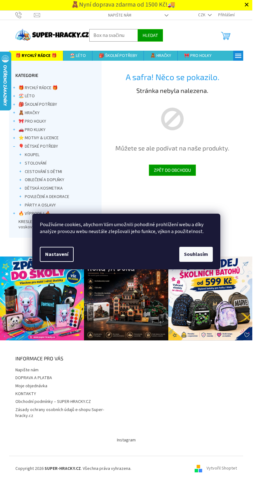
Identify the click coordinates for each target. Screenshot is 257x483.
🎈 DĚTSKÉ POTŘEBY (38, 146)
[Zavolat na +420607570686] (24, 15)
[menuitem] (36, 56)
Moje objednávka (31, 386)
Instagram (126, 440)
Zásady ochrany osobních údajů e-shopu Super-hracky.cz (59, 413)
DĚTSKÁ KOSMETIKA (44, 188)
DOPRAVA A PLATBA (33, 378)
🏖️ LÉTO (26, 96)
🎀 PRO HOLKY (32, 121)
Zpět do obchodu (172, 170)
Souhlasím (196, 254)
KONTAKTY (25, 394)
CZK (202, 15)
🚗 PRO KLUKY (31, 130)
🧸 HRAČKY (28, 113)
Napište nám (119, 15)
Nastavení (56, 254)
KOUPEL (32, 155)
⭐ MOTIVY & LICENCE (38, 138)
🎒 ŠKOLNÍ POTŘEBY (37, 104)
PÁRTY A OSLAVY (40, 205)
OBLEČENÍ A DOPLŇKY (44, 180)
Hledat (150, 35)
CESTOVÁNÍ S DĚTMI (43, 172)
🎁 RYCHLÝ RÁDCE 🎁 (38, 88)
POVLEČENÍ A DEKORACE (47, 197)
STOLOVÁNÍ (35, 163)
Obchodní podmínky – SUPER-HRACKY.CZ (53, 402)
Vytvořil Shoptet (222, 468)
